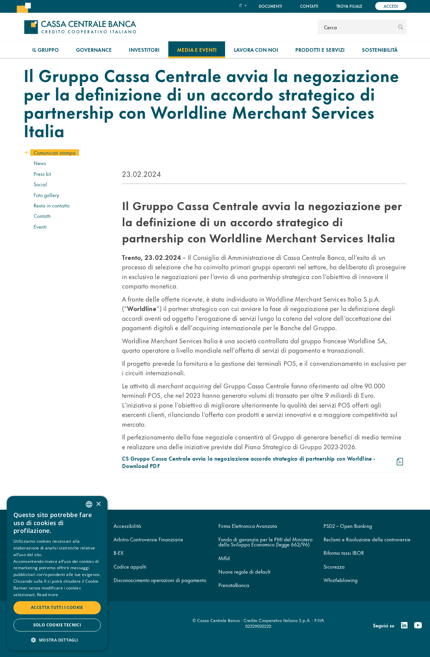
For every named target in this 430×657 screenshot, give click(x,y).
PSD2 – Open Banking (348, 526)
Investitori (144, 49)
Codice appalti (130, 566)
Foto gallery (46, 195)
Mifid (224, 558)
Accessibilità (127, 526)
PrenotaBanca (233, 585)
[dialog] (57, 573)
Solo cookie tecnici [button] (57, 625)
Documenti (270, 6)
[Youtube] (418, 625)
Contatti (309, 6)
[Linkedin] (404, 625)
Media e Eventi (197, 49)
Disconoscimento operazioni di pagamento (160, 580)
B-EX (118, 552)
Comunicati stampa (55, 152)
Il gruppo (45, 49)
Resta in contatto (52, 205)
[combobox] (89, 504)
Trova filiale (349, 6)
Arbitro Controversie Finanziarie (148, 539)
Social (40, 184)
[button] (57, 640)
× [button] (98, 504)
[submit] (400, 27)
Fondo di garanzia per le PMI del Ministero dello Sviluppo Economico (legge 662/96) (265, 541)
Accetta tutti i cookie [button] (57, 607)
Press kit (42, 173)
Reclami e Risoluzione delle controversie (367, 539)
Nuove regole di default (244, 571)
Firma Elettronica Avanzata (247, 526)
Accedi (391, 6)
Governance (94, 49)
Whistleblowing (340, 580)
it (240, 5)
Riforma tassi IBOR (344, 552)
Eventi (40, 226)
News (40, 163)
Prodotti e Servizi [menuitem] (320, 49)
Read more (47, 594)
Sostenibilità (380, 49)
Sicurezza (334, 566)
